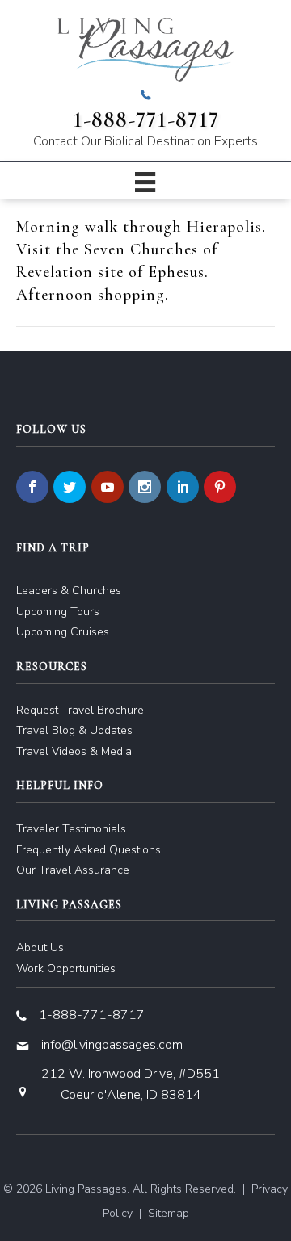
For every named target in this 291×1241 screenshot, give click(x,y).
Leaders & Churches (68, 590)
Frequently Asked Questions (88, 849)
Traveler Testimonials (71, 828)
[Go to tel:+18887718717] (145, 119)
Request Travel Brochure (80, 710)
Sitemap (168, 1213)
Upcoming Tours (57, 611)
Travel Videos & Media (74, 751)
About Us (40, 947)
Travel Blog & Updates (74, 730)
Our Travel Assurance (72, 870)
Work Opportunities (66, 968)
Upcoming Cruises (62, 631)
